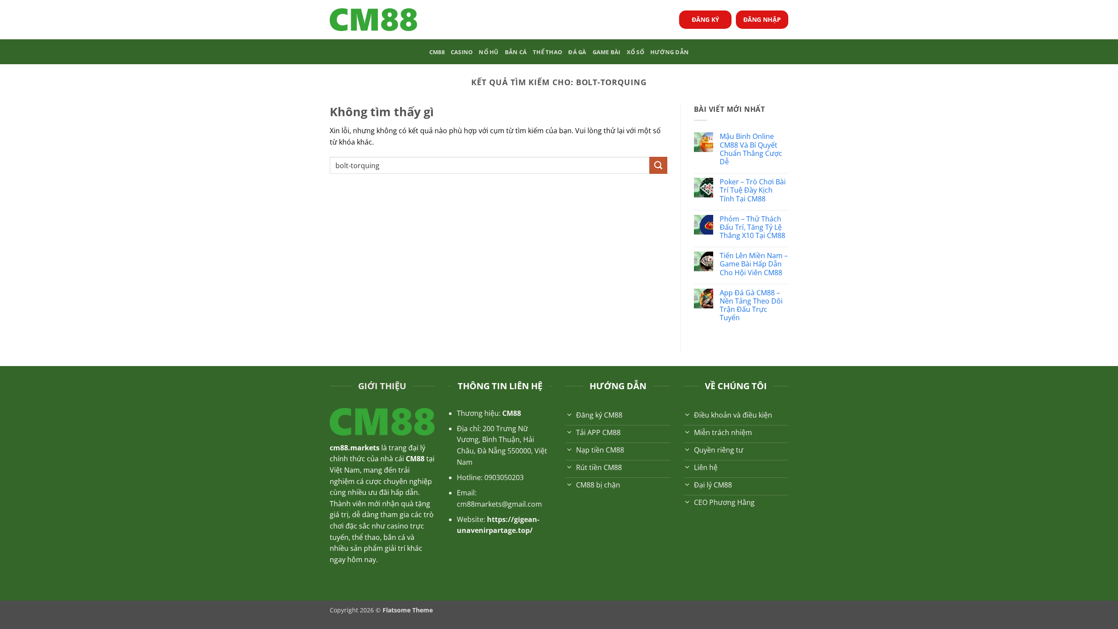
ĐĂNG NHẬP (762, 19)
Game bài (607, 52)
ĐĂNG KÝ (705, 19)
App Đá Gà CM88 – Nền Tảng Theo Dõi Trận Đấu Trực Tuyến (751, 305)
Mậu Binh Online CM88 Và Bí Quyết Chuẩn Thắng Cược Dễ (751, 149)
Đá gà (577, 52)
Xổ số (635, 52)
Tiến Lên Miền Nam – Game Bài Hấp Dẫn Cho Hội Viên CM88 (754, 264)
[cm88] (373, 19)
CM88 (437, 52)
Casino (462, 52)
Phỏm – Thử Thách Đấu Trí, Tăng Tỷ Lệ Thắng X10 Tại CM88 (753, 227)
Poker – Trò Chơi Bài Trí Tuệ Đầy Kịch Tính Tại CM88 (753, 190)
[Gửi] (658, 165)
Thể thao (547, 52)
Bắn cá (516, 52)
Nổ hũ (488, 52)
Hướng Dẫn (669, 52)
